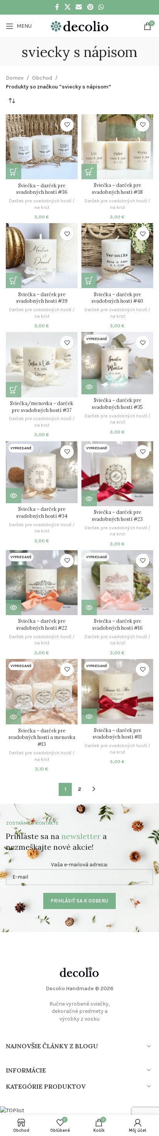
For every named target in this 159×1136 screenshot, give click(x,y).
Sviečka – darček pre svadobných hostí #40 (117, 297)
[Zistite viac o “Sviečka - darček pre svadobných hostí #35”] (89, 386)
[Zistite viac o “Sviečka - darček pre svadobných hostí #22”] (13, 607)
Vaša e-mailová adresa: (79, 864)
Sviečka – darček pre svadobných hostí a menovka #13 (41, 737)
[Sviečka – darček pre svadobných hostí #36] (42, 146)
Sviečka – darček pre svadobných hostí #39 (42, 297)
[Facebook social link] (57, 7)
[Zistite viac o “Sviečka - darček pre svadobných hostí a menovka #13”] (13, 716)
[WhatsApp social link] (101, 7)
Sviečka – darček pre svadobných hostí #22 (41, 624)
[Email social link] (79, 7)
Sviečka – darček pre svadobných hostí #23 (117, 515)
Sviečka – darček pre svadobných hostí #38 (117, 188)
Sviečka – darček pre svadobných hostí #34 (42, 512)
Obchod (42, 78)
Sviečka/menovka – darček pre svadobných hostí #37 (41, 406)
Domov (15, 78)
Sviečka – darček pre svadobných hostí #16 (117, 624)
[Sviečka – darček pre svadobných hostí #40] (117, 255)
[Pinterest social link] (90, 7)
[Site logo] (79, 25)
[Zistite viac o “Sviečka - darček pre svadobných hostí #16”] (89, 607)
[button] (13, 171)
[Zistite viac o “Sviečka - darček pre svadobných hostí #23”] (89, 498)
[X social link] (67, 7)
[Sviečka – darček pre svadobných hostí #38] (117, 146)
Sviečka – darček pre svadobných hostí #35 (117, 403)
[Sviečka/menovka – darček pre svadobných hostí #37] (42, 364)
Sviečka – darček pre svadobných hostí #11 (117, 733)
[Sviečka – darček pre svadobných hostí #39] (42, 255)
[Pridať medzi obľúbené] (67, 125)
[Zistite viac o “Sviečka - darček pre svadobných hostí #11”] (89, 716)
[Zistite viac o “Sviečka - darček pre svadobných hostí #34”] (13, 495)
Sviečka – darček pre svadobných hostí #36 (42, 188)
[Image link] (79, 971)
